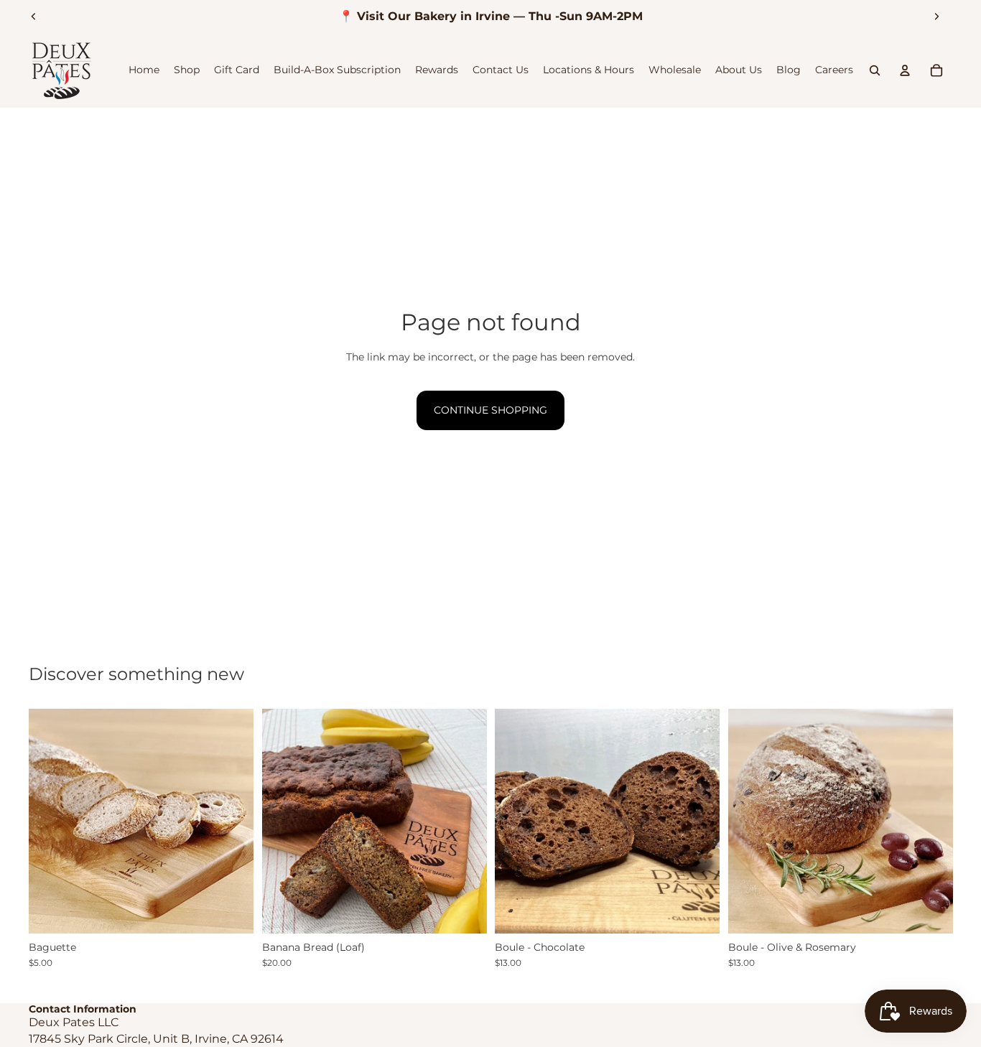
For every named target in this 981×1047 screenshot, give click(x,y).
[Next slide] (936, 16)
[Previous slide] (34, 16)
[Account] (905, 70)
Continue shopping (490, 410)
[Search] (875, 70)
